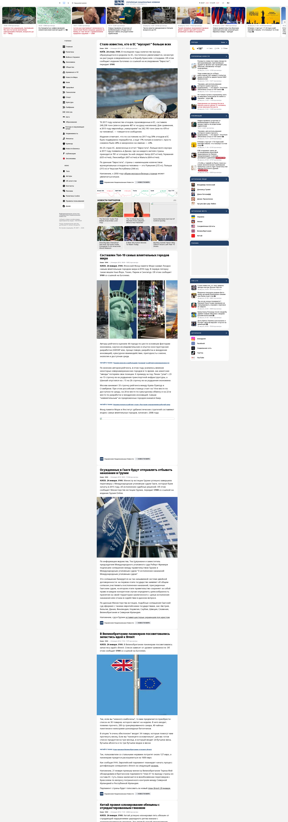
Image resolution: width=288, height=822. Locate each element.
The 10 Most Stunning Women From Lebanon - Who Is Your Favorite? (135, 221)
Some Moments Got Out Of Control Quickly (164, 220)
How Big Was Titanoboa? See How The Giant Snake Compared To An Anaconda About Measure (109, 245)
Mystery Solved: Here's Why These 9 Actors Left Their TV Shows (164, 244)
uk (223, 3)
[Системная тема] (64, 3)
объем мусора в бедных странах (140, 173)
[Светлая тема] (60, 3)
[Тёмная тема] (68, 3)
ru (228, 3)
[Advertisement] (209, 261)
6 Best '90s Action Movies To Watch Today (136, 243)
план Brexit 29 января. (159, 788)
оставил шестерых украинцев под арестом (148, 617)
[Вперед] (285, 22)
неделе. (155, 765)
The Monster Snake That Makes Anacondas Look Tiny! (108, 221)
